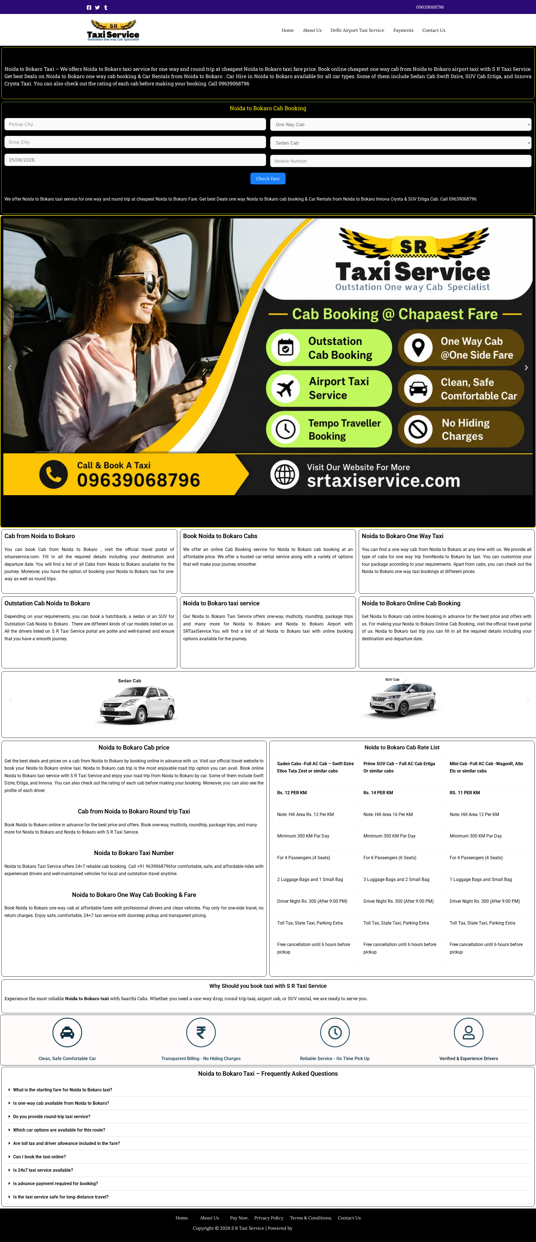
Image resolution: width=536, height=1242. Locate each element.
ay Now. (243, 1218)
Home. (188, 1218)
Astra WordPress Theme (318, 1228)
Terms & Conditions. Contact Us (322, 1218)
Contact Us (433, 30)
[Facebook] (89, 7)
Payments (403, 30)
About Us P (216, 1218)
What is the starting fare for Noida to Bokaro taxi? (62, 1089)
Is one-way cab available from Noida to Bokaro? (61, 1103)
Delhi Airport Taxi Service (357, 30)
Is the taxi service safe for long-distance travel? (61, 1197)
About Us (312, 30)
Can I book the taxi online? (39, 1156)
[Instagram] (105, 7)
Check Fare (268, 178)
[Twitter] (97, 7)
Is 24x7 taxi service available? (43, 1170)
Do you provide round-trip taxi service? (51, 1116)
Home (288, 30)
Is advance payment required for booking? (55, 1183)
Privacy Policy (268, 1218)
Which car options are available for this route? (59, 1130)
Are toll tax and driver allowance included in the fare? (66, 1143)
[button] (430, 7)
